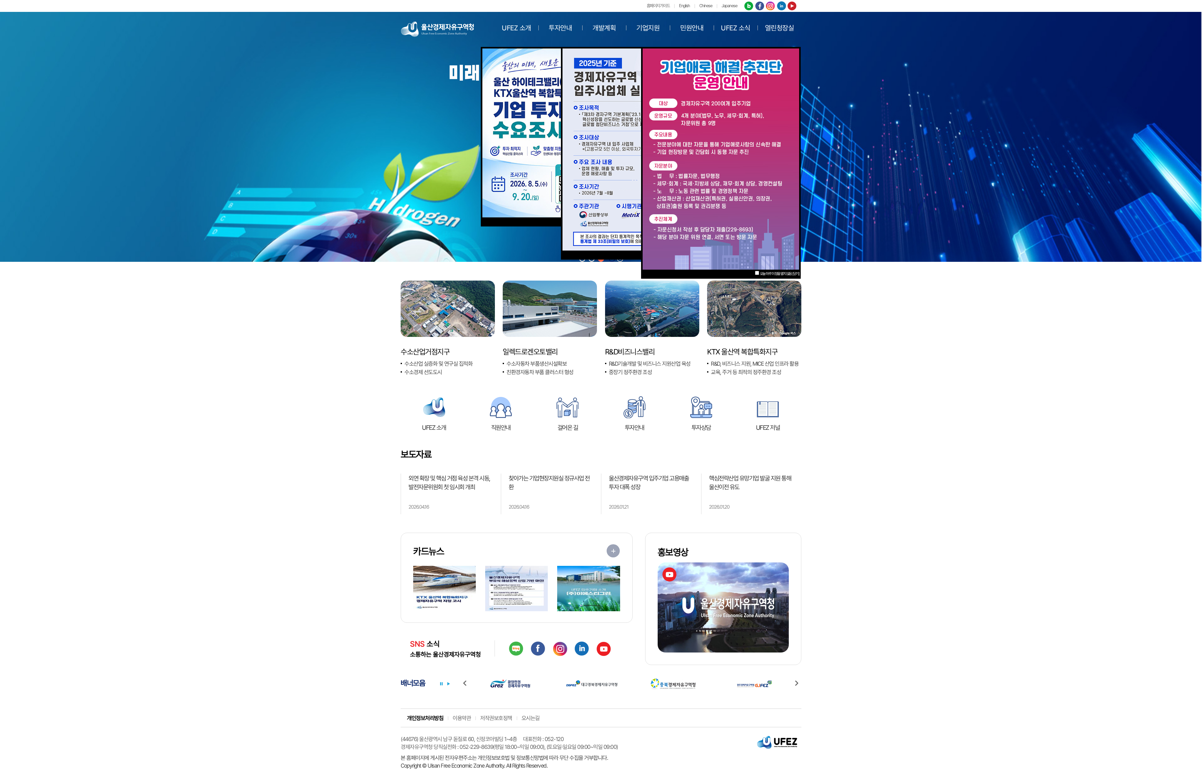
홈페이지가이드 (658, 5)
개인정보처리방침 (425, 718)
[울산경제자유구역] (437, 28)
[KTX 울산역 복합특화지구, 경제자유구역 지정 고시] (444, 588)
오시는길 (530, 718)
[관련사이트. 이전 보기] (466, 684)
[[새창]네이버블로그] (748, 6)
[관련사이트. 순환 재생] (448, 684)
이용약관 (462, 718)
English (684, 5)
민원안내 (691, 28)
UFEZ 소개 (516, 28)
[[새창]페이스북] (759, 6)
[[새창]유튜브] (792, 6)
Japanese (729, 5)
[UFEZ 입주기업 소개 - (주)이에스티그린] (588, 588)
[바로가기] (613, 550)
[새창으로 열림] (640, 149)
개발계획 (604, 28)
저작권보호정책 (496, 718)
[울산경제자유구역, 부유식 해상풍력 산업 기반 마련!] (516, 588)
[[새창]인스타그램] (770, 6)
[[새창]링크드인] (781, 6)
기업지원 (648, 28)
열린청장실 (779, 28)
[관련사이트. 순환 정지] (441, 684)
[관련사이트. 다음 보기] (798, 684)
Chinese (705, 5)
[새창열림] (516, 649)
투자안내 (560, 28)
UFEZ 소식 (735, 28)
